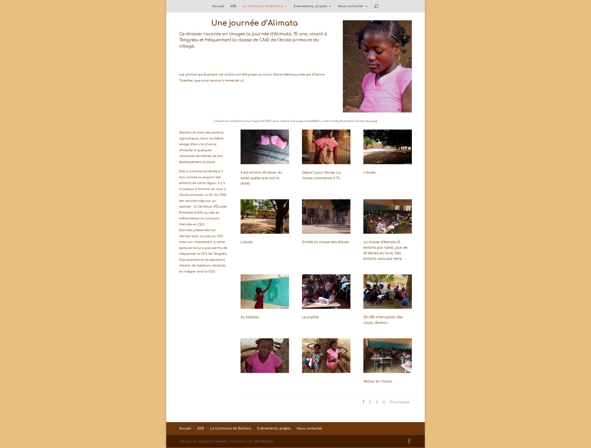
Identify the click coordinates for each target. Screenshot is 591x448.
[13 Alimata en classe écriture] (326, 308)
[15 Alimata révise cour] (265, 372)
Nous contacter (351, 6)
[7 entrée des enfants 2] (326, 233)
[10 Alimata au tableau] (265, 308)
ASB (233, 6)
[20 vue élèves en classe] (387, 372)
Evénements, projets (310, 6)
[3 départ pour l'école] (326, 163)
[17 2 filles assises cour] (326, 372)
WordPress (263, 441)
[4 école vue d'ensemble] (387, 163)
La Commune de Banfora (263, 6)
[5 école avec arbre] (265, 233)
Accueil (218, 6)
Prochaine (400, 402)
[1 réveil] (265, 163)
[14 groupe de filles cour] (387, 308)
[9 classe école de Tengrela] (387, 233)
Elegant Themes (212, 441)
